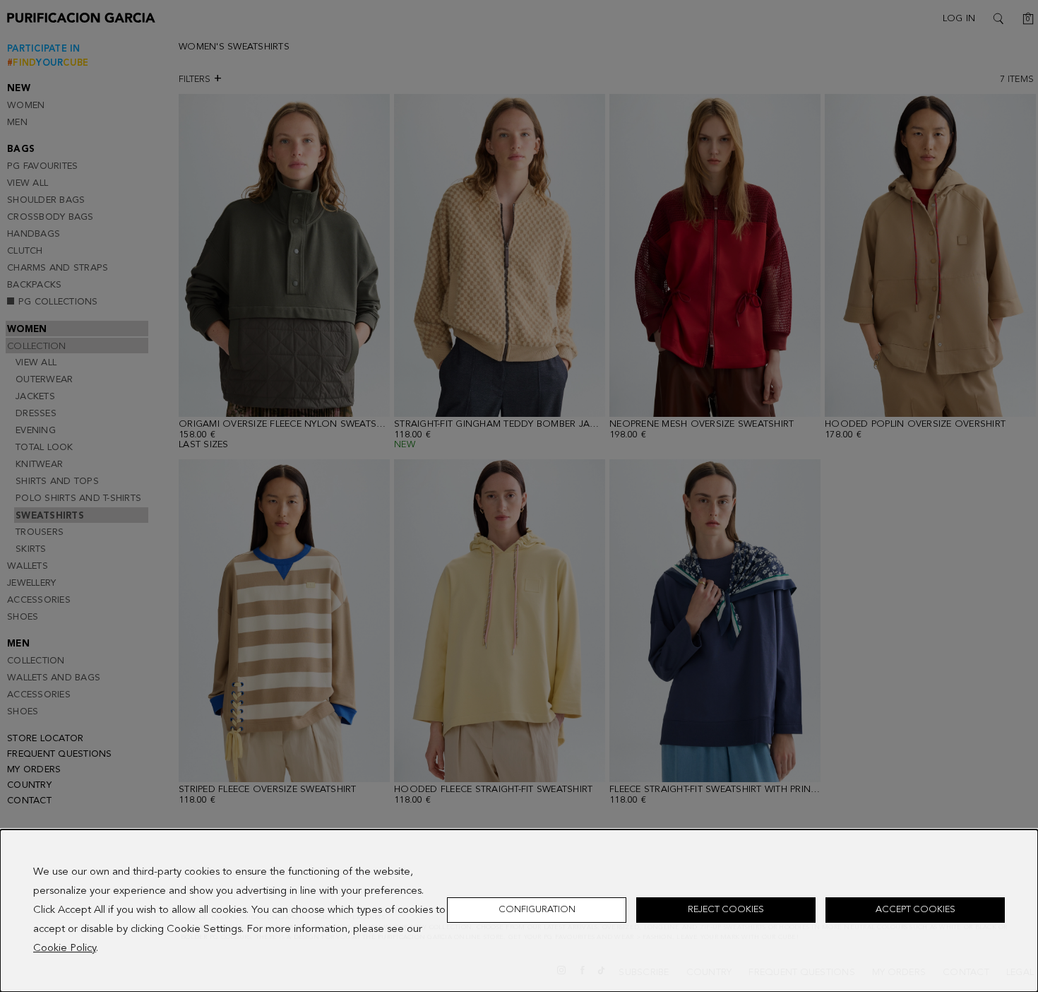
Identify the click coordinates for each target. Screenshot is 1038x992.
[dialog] (519, 910)
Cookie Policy (64, 948)
